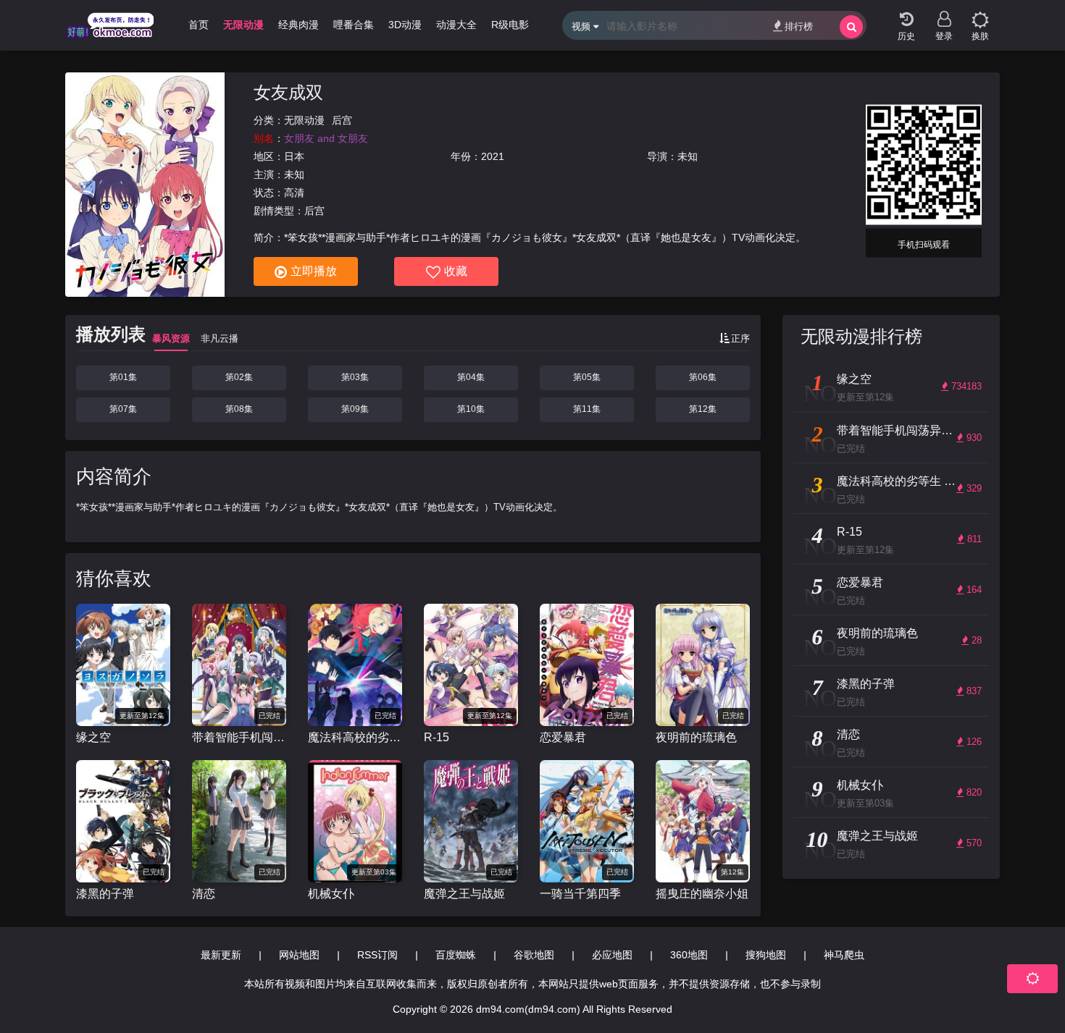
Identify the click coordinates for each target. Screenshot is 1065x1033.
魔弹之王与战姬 (464, 893)
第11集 (587, 409)
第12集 (703, 409)
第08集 (239, 409)
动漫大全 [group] (456, 24)
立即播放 (314, 271)
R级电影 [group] (510, 24)
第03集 (355, 377)
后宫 (342, 120)
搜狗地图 (766, 955)
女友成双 (288, 92)
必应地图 (612, 955)
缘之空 (93, 737)
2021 (492, 156)
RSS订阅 (377, 955)
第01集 (123, 377)
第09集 (355, 409)
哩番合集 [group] (353, 24)
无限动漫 (304, 120)
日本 (294, 156)
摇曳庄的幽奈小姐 (702, 893)
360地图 (689, 955)
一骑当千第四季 (580, 893)
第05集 (587, 377)
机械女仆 (331, 893)
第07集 (123, 409)
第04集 (471, 377)
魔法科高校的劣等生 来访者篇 (355, 737)
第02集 (239, 377)
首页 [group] (198, 24)
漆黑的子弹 (105, 893)
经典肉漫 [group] (298, 24)
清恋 (203, 893)
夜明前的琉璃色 (696, 737)
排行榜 (799, 26)
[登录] (944, 14)
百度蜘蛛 (455, 955)
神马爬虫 (844, 955)
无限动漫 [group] (243, 24)
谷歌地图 (534, 955)
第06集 (703, 377)
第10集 (471, 409)
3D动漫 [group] (405, 24)
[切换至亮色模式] (980, 14)
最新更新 (221, 955)
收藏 (455, 271)
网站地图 (299, 955)
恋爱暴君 (563, 737)
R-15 (436, 737)
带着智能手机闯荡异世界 (239, 737)
